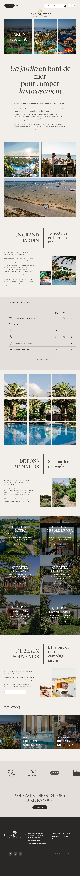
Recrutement (55, 836)
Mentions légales (67, 833)
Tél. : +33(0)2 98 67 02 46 (34, 841)
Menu (11, 5)
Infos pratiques (56, 833)
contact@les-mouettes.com (39, 843)
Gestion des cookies (68, 839)
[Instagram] (15, 854)
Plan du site (66, 836)
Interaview (74, 853)
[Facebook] (20, 854)
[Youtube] (10, 854)
